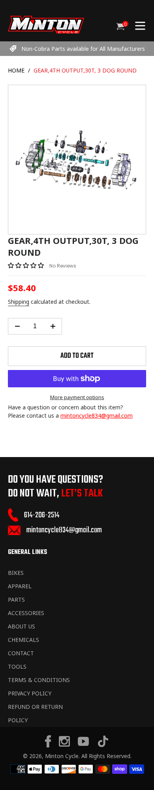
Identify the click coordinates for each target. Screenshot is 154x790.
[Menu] (140, 25)
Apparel (20, 586)
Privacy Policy (29, 693)
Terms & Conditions (39, 680)
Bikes (16, 572)
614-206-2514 (41, 515)
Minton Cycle (62, 756)
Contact (21, 653)
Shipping (18, 301)
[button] (26, 265)
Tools (17, 666)
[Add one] (53, 326)
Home (16, 70)
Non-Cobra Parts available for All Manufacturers (83, 48)
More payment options (77, 397)
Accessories (26, 613)
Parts (16, 599)
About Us (21, 626)
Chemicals (23, 639)
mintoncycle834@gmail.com (96, 415)
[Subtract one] (17, 326)
